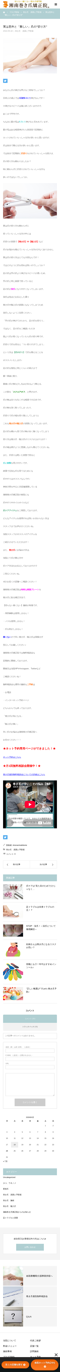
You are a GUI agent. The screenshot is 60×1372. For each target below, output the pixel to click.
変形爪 (6, 1189)
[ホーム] (4, 12)
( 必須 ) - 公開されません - (19, 1055)
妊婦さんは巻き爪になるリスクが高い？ (41, 946)
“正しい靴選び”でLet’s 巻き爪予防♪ (41, 990)
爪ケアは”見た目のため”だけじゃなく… (41, 887)
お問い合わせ (30, 1247)
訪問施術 (34, 1351)
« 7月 (5, 1161)
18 (15, 1145)
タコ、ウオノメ (9, 1183)
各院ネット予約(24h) (44, 1362)
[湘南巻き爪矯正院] (26, 4)
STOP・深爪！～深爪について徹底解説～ (41, 927)
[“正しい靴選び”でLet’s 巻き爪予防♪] (13, 993)
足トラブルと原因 (10, 1218)
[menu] (55, 4)
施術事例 (7, 1351)
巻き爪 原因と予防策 (24, 31)
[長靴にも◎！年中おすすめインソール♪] (13, 972)
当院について (9, 1340)
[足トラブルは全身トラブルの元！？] (13, 912)
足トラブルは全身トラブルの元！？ (40, 908)
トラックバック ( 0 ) (30, 1027)
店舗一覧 (34, 1346)
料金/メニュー (10, 1346)
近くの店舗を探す (14, 1364)
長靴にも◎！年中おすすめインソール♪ (41, 966)
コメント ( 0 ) (30, 1018)
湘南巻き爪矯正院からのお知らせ (17, 1212)
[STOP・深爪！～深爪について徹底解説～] (13, 930)
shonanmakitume (20, 845)
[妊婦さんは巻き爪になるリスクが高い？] (13, 950)
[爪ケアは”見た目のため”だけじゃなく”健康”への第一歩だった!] (13, 891)
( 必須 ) (18, 1047)
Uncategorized (9, 1177)
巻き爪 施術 (8, 1200)
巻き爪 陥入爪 (9, 1206)
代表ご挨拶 (35, 1340)
